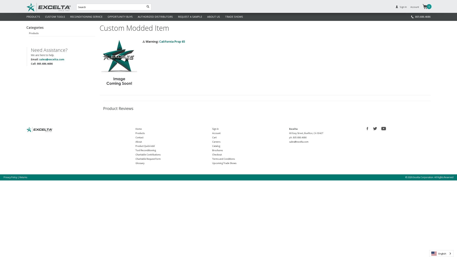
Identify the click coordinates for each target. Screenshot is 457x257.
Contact (139, 137)
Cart (214, 137)
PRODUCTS (33, 16)
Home (138, 128)
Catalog (216, 146)
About (138, 141)
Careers (216, 141)
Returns (23, 177)
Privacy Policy (10, 177)
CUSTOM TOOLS (55, 16)
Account (414, 7)
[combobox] (441, 253)
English (442, 253)
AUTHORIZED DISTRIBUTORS (155, 16)
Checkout (217, 154)
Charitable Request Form (148, 158)
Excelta (37, 11)
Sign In (403, 7)
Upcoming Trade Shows (224, 163)
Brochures (217, 150)
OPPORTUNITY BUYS (120, 16)
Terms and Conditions (223, 158)
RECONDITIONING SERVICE (86, 16)
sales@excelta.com (51, 59)
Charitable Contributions (147, 154)
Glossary (139, 163)
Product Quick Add (145, 146)
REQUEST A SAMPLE (190, 16)
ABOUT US (213, 16)
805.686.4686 (423, 16)
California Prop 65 (172, 42)
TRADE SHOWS (234, 16)
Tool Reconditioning (145, 150)
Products (34, 33)
